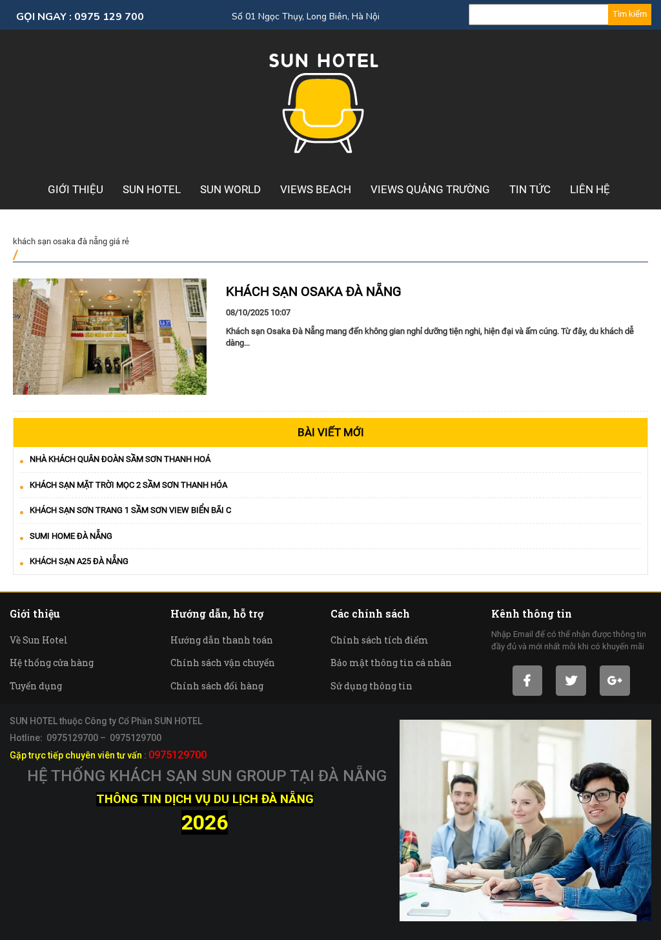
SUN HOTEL (152, 189)
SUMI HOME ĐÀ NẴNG (71, 536)
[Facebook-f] (528, 680)
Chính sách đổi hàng (216, 686)
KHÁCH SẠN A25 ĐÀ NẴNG (79, 561)
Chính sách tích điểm (379, 640)
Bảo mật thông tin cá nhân (391, 662)
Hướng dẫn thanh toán (221, 640)
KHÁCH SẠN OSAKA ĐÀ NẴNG (314, 291)
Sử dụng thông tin (371, 686)
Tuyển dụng (36, 686)
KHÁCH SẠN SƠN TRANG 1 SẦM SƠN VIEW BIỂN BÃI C (130, 510)
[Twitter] (571, 680)
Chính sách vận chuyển (222, 662)
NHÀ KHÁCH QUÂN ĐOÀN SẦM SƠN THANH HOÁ (120, 459)
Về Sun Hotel (39, 640)
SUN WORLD (230, 189)
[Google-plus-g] (615, 680)
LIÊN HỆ (590, 189)
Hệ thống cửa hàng (52, 662)
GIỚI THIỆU (75, 189)
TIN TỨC (530, 189)
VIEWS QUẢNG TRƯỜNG (430, 189)
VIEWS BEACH (315, 189)
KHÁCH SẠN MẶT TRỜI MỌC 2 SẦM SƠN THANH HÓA (128, 485)
